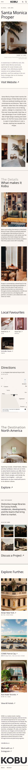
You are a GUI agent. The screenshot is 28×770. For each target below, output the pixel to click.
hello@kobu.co (5, 743)
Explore (5, 487)
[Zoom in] (25, 380)
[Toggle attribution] (25, 409)
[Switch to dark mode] (23, 2)
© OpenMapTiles (12, 409)
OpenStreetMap (5, 410)
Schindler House (6, 351)
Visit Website (9, 82)
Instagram (5, 751)
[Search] (26, 2)
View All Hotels (8, 703)
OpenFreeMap (5, 409)
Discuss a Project (11, 555)
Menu (2, 1)
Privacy (9, 767)
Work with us (6, 748)
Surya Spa (18, 331)
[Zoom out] (25, 382)
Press (3, 767)
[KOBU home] (14, 2)
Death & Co (4, 331)
